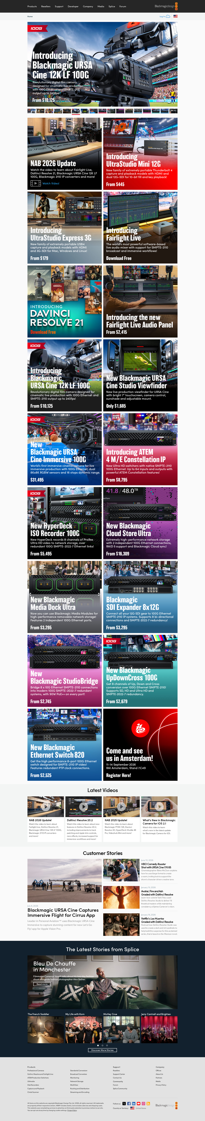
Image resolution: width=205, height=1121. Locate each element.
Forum (122, 6)
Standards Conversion (78, 1070)
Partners (159, 1078)
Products (32, 6)
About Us (159, 1074)
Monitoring (74, 1078)
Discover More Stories (102, 1050)
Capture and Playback (35, 1088)
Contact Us (117, 1078)
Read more (42, 984)
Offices (158, 1070)
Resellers (45, 6)
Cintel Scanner (33, 1092)
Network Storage (76, 1081)
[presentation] (27, 64)
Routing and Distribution (79, 1088)
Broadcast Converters (78, 1074)
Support (59, 6)
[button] (98, 1045)
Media (101, 6)
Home (30, 16)
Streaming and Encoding (79, 1092)
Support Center (119, 1074)
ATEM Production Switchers (38, 1078)
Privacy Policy (161, 1085)
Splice (112, 6)
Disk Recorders (33, 1085)
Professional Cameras (35, 1070)
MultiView (74, 1085)
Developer (73, 6)
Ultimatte (31, 1081)
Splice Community (120, 1088)
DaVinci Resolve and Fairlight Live (40, 1074)
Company (88, 6)
